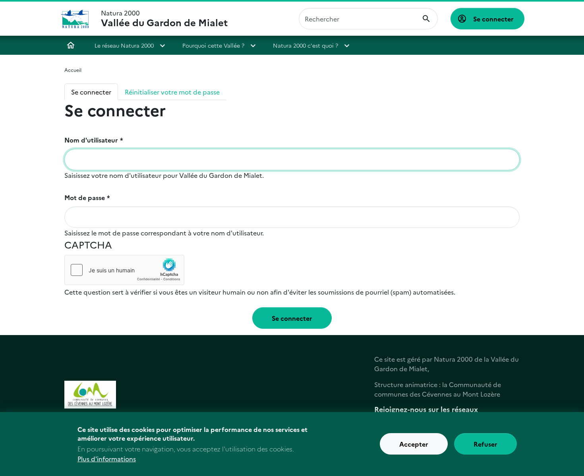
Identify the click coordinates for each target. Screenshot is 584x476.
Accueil (71, 45)
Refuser (485, 444)
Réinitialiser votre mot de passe (172, 91)
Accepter (413, 444)
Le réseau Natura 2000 (124, 45)
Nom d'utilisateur (91, 139)
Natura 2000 (164, 18)
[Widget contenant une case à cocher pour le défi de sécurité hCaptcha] (124, 270)
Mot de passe (84, 197)
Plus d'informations (106, 458)
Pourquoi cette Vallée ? (213, 45)
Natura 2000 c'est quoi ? (305, 45)
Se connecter (493, 18)
